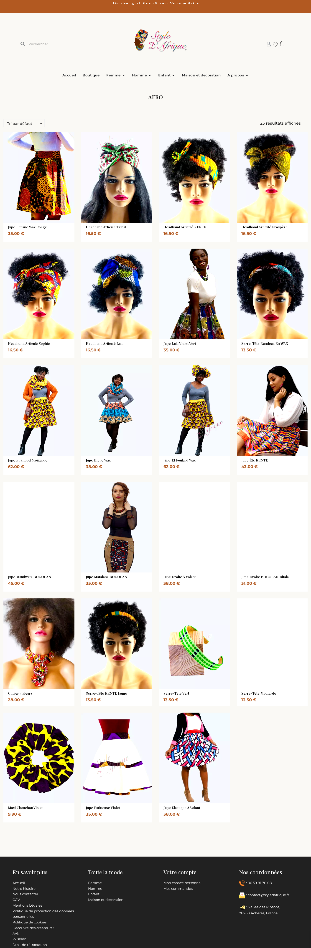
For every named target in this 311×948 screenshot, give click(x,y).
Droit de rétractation (30, 945)
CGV (16, 900)
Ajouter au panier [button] (111, 221)
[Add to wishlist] (47, 221)
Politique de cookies (29, 922)
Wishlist (19, 939)
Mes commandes (178, 888)
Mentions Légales (27, 905)
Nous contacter (25, 894)
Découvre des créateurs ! (33, 928)
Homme (95, 888)
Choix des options (33, 221)
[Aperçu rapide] (28, 221)
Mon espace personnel (182, 883)
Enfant (93, 894)
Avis (16, 933)
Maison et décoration (105, 900)
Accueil (19, 883)
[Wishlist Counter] (273, 44)
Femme (95, 883)
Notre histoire (24, 888)
